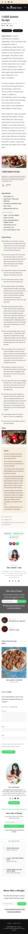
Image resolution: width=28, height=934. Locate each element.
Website (9, 581)
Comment (4, 711)
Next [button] (24, 641)
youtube (8, 2)
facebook (5, 2)
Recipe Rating (5, 707)
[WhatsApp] (17, 543)
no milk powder (14, 537)
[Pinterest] (14, 543)
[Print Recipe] (19, 157)
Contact (9, 923)
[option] (14, 665)
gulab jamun (8, 533)
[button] (23, 157)
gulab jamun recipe (18, 533)
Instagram (15, 581)
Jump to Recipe (6, 30)
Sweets (15, 23)
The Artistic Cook (14, 567)
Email (3, 735)
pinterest (11, 2)
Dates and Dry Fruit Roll (14, 680)
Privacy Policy (17, 923)
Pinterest (19, 581)
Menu (25, 7)
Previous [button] (21, 641)
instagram (2, 2)
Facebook (12, 581)
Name (3, 726)
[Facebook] (10, 543)
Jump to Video (17, 30)
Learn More (14, 802)
